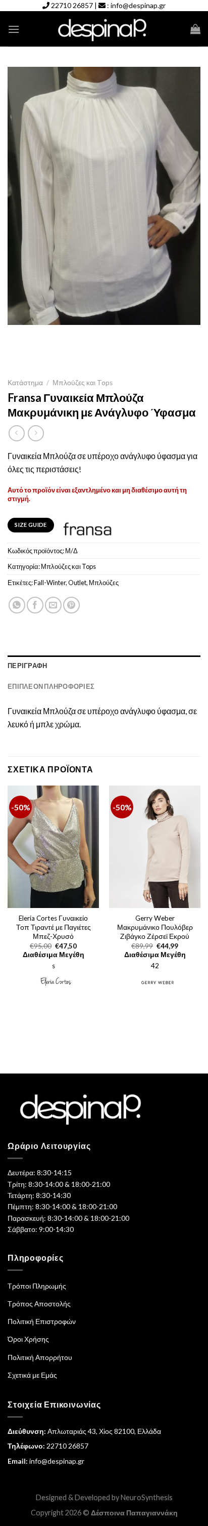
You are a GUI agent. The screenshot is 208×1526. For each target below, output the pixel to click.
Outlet (77, 583)
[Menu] (14, 29)
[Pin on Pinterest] (71, 605)
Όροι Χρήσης (28, 1339)
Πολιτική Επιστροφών (42, 1321)
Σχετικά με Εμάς (32, 1375)
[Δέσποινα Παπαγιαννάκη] (104, 29)
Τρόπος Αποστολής (39, 1303)
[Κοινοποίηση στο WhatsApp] (17, 605)
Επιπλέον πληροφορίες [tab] (51, 686)
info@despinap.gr (138, 5)
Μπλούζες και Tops (83, 383)
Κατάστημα (25, 383)
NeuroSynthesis (147, 1497)
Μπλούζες (104, 583)
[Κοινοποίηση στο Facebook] (35, 605)
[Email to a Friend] (53, 605)
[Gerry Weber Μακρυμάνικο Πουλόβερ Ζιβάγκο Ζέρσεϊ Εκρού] (154, 847)
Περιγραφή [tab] (27, 666)
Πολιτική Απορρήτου (40, 1357)
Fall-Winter (50, 583)
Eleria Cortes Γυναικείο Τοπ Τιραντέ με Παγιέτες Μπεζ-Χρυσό (53, 927)
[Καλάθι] (195, 29)
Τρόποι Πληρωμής (37, 1286)
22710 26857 (72, 5)
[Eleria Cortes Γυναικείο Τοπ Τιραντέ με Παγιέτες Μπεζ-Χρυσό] (53, 847)
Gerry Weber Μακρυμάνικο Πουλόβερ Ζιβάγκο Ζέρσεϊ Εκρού (155, 927)
